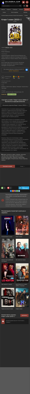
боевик (5, 154)
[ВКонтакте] (11, 191)
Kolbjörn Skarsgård (5, 158)
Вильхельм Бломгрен (6, 157)
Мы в (25, 188)
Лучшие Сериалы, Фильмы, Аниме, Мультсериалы (12, 15)
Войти (23, 2)
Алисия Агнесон (19, 156)
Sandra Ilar (15, 157)
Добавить (24, 315)
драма (13, 154)
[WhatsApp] (17, 191)
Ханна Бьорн (21, 157)
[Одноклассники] (13, 191)
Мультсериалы (14, 12)
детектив (9, 154)
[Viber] (15, 191)
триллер (3, 156)
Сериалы (27, 9)
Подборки (15, 9)
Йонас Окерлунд (23, 158)
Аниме (4, 12)
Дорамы (25, 12)
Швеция (7, 47)
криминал (23, 154)
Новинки (9, 9)
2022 (11, 47)
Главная (3, 9)
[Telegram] (19, 191)
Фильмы (21, 9)
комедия (18, 154)
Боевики (26, 15)
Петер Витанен (15, 158)
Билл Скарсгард (10, 156)
